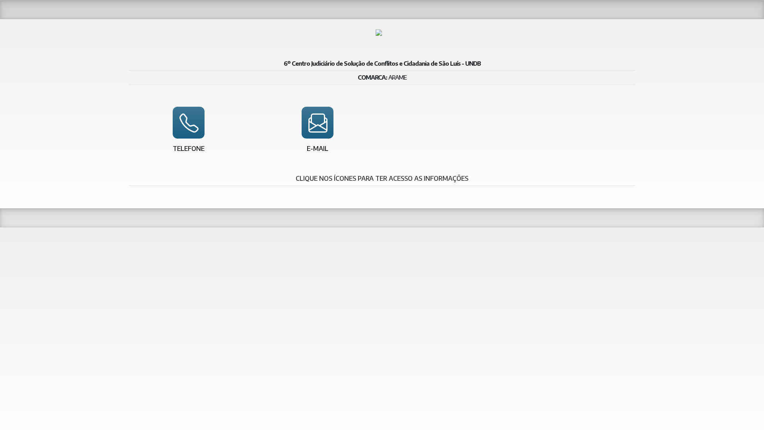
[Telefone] (189, 123)
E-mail (317, 148)
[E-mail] (317, 123)
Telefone (189, 148)
